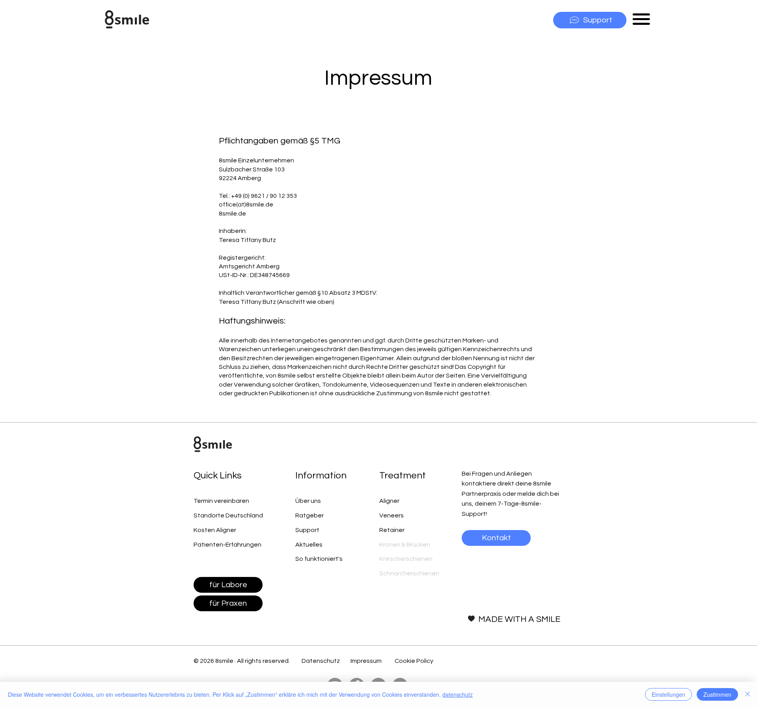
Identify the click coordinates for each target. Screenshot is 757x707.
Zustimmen (717, 694)
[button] (641, 19)
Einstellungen (668, 694)
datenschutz (457, 694)
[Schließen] (747, 694)
